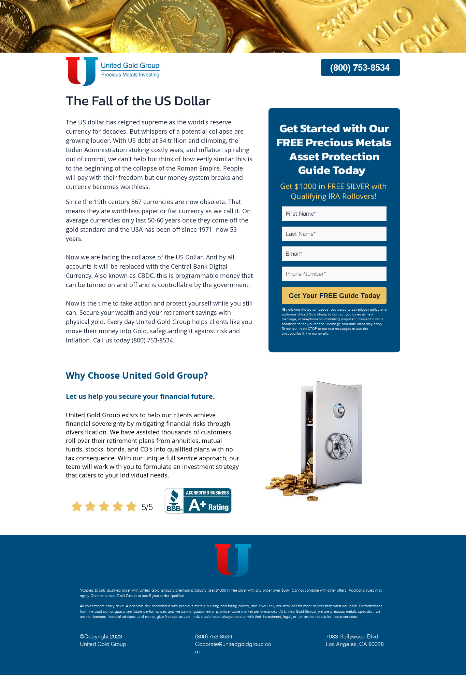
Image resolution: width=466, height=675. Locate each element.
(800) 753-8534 (152, 340)
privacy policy (368, 309)
